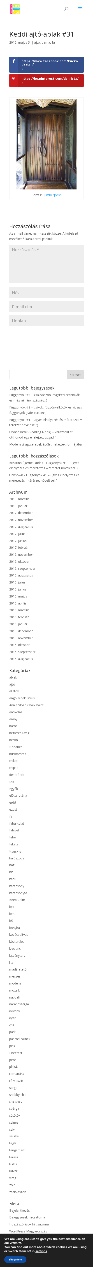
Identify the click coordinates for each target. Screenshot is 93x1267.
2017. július (17, 534)
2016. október (19, 561)
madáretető (17, 969)
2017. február (19, 547)
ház (11, 865)
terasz (13, 1157)
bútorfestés (17, 754)
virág (12, 1178)
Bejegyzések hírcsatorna (27, 1217)
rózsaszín (16, 1080)
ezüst (13, 809)
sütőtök (14, 1115)
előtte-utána (18, 795)
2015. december (21, 631)
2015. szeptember (22, 652)
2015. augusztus (21, 659)
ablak (13, 677)
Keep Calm (17, 900)
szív (12, 1129)
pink (12, 1046)
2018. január (18, 506)
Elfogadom (15, 1259)
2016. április (17, 603)
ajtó (37, 42)
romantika (16, 1073)
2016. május (18, 596)
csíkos (13, 760)
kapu (12, 879)
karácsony (16, 886)
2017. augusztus (21, 527)
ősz (11, 1025)
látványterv (17, 955)
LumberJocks (52, 195)
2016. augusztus (21, 575)
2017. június (18, 541)
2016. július (17, 582)
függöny (15, 851)
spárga (14, 1108)
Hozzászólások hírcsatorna (29, 1224)
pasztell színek (19, 1039)
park (12, 1032)
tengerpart (17, 1150)
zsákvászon (17, 1192)
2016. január (18, 624)
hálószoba (16, 858)
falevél (14, 830)
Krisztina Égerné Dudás (26, 463)
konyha (14, 928)
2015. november (21, 638)
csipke (13, 767)
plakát (13, 1066)
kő (11, 921)
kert (12, 914)
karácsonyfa (18, 893)
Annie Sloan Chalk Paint (26, 705)
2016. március (19, 610)
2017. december (21, 513)
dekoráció (16, 774)
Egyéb (13, 788)
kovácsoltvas (18, 934)
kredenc (15, 948)
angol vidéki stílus (22, 698)
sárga (13, 1087)
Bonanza (15, 747)
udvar (13, 1171)
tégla (12, 1143)
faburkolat (16, 823)
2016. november (21, 554)
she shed (15, 1101)
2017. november (21, 520)
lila (11, 962)
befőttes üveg (19, 733)
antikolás (15, 712)
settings (41, 1251)
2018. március (19, 499)
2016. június (18, 589)
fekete (14, 844)
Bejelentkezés (19, 1210)
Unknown (16, 475)
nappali (14, 997)
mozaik (14, 990)
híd (11, 872)
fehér (13, 837)
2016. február (19, 617)
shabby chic (17, 1094)
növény (14, 1011)
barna (46, 42)
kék (11, 907)
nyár (12, 1018)
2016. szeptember (22, 568)
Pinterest (15, 1053)
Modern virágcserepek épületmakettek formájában (46, 444)
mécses (15, 976)
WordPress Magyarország (28, 1231)
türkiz (13, 1164)
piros (12, 1060)
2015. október (19, 645)
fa (53, 42)
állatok (14, 691)
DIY (11, 781)
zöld (12, 1185)
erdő (12, 802)
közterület (16, 941)
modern (15, 983)
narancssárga (19, 1004)
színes (13, 1122)
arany (13, 719)
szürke (14, 1136)
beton (13, 740)
